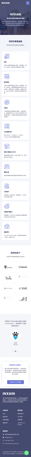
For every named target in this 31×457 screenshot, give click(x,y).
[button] (4, 334)
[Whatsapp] (26, 453)
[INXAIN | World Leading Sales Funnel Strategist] (6, 3)
